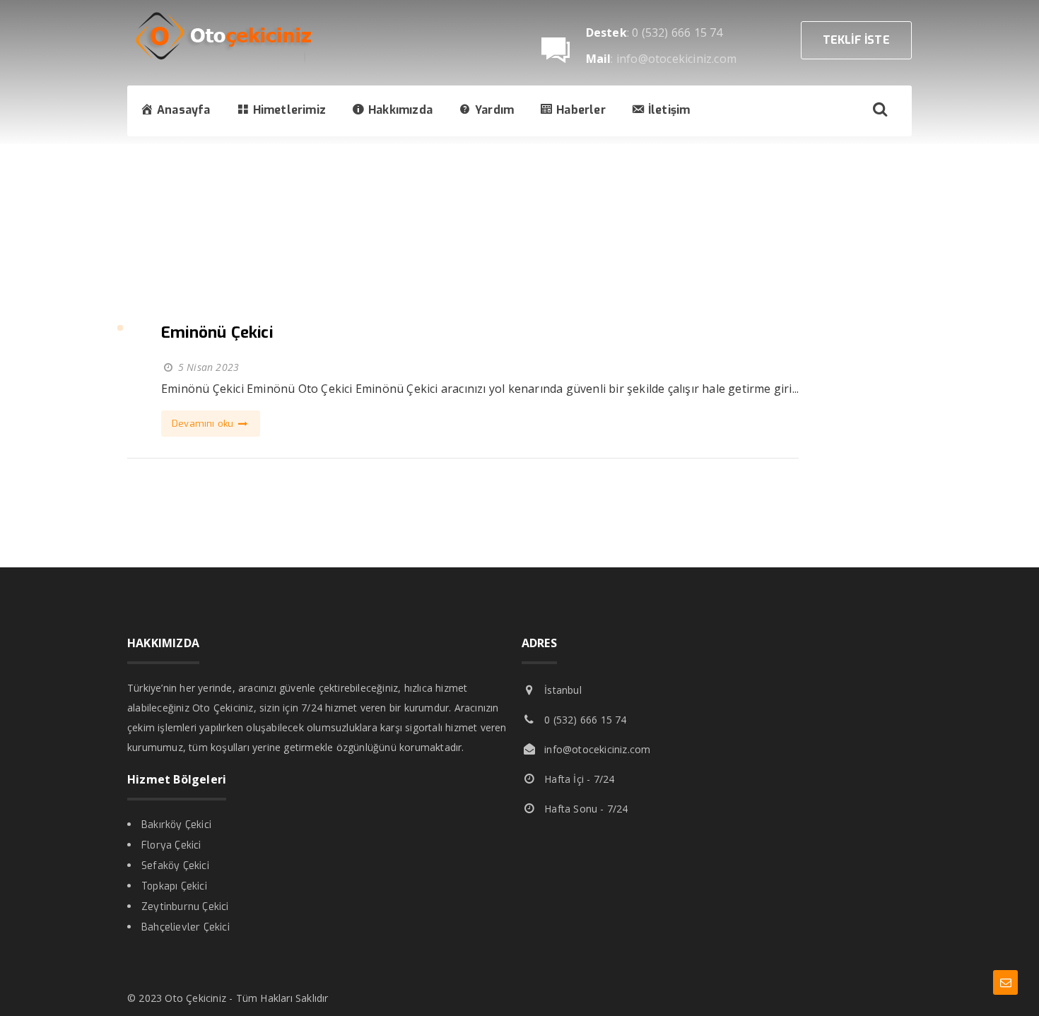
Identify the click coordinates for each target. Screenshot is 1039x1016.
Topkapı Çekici (174, 886)
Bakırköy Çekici (176, 825)
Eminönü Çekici (217, 332)
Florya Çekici (171, 845)
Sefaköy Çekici (175, 866)
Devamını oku (204, 424)
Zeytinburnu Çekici (185, 907)
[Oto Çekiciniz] (233, 60)
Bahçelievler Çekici (185, 927)
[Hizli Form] (1005, 982)
